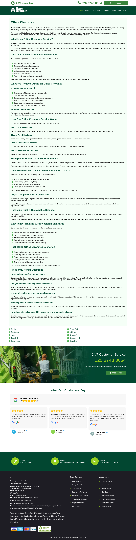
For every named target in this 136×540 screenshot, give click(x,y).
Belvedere (73, 341)
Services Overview (40, 519)
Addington (73, 332)
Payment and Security (50, 516)
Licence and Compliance (55, 519)
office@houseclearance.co (109, 462)
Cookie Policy (55, 513)
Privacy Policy (29, 513)
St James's (73, 335)
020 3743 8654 (26, 462)
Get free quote (116, 3)
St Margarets (15, 341)
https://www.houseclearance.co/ (23, 503)
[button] (13, 425)
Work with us (14, 522)
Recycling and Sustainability (25, 519)
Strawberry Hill (75, 338)
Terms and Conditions (17, 513)
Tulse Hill (14, 338)
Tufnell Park (74, 329)
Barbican (14, 329)
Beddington (15, 332)
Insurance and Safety (17, 516)
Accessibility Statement (43, 513)
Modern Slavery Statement (33, 516)
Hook (13, 335)
